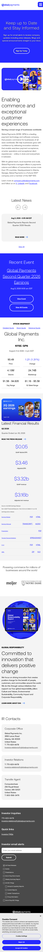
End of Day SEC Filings (12, 900)
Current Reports (12, 890)
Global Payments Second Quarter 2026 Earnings (21, 276)
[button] (40, 4)
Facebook (33, 183)
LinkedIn (21, 183)
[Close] (40, 916)
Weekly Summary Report (12, 879)
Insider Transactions (13, 893)
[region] (21, 932)
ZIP (33, 552)
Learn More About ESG (11, 703)
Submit (9, 857)
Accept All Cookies (21, 948)
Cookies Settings (21, 936)
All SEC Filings (9, 883)
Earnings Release (6, 517)
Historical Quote (34, 328)
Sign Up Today (21, 51)
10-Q (3, 545)
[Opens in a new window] (21, 620)
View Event (21, 299)
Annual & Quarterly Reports (16, 886)
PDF (31, 517)
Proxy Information (13, 897)
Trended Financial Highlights (9, 538)
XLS (38, 552)
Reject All (21, 942)
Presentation (5, 531)
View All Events (21, 307)
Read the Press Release (12, 439)
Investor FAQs (7, 834)
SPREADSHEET (35, 538)
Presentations (9, 872)
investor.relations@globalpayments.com (21, 747)
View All (21, 247)
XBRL (3, 552)
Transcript (27, 524)
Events (7, 869)
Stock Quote (21, 328)
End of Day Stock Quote (12, 876)
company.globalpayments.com (27, 181)
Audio (37, 524)
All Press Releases (10, 865)
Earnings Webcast (6, 524)
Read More (19, 237)
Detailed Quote (8, 328)
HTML (38, 517)
